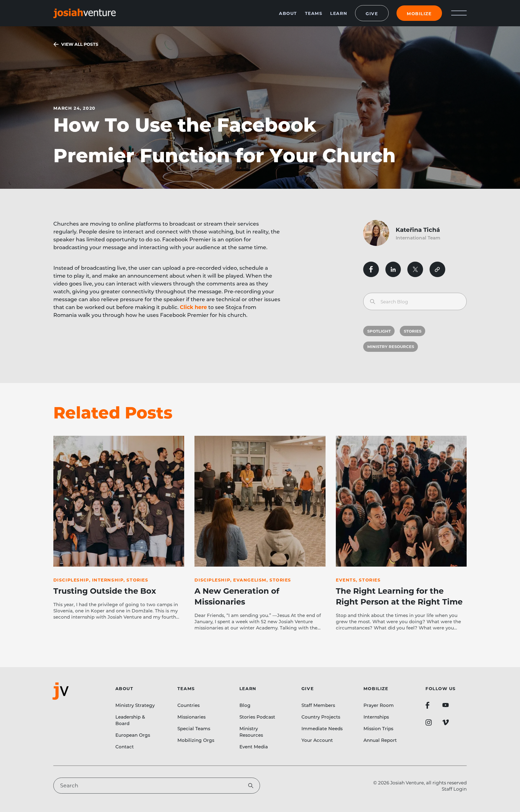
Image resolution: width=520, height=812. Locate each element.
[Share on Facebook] (371, 269)
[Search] (372, 301)
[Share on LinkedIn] (393, 269)
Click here (193, 306)
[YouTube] (445, 705)
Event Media (253, 746)
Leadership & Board (130, 720)
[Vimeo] (445, 722)
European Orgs (132, 735)
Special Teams (193, 728)
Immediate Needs (322, 728)
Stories (412, 331)
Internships (376, 717)
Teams (314, 13)
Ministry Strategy (135, 705)
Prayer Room (378, 705)
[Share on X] (415, 269)
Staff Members (318, 705)
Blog (245, 705)
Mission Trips (378, 728)
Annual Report (380, 740)
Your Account (317, 740)
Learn (338, 13)
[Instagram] (428, 722)
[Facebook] (427, 705)
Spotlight (379, 331)
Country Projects (320, 717)
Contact (124, 746)
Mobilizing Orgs (195, 740)
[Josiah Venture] (84, 13)
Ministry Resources (390, 346)
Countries (188, 705)
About (288, 13)
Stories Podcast (257, 717)
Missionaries (191, 717)
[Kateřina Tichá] (379, 233)
